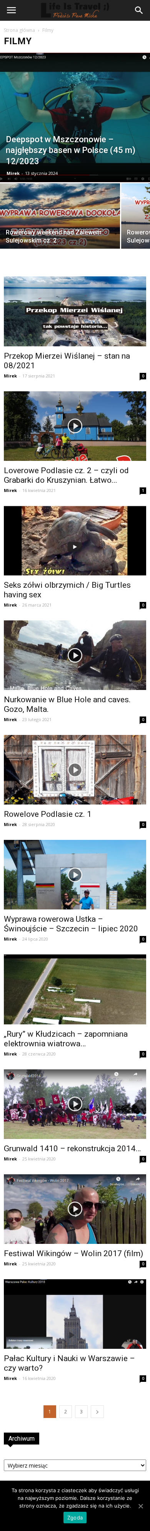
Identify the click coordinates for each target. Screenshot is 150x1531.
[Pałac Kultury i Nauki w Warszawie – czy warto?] (75, 1314)
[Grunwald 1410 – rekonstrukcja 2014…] (75, 1104)
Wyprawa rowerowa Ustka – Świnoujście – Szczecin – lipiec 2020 (71, 923)
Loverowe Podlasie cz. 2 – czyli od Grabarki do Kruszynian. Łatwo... (66, 475)
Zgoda (75, 1517)
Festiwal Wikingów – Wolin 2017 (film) (73, 1253)
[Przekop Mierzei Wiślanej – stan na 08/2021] (75, 311)
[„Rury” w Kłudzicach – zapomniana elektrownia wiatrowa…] (75, 989)
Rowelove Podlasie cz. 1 (48, 814)
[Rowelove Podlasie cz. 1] (75, 770)
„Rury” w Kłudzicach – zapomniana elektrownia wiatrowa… (66, 1038)
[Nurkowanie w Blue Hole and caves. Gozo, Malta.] (75, 655)
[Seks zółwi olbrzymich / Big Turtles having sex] (75, 540)
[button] (139, 10)
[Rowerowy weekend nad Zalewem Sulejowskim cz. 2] (60, 228)
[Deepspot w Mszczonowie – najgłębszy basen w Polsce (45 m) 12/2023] (75, 117)
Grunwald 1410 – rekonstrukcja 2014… (72, 1148)
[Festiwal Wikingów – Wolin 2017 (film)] (75, 1209)
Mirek (13, 173)
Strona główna (19, 30)
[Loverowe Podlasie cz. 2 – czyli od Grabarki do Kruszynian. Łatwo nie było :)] (75, 426)
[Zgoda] (140, 1506)
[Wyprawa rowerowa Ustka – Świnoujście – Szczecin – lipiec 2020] (75, 874)
